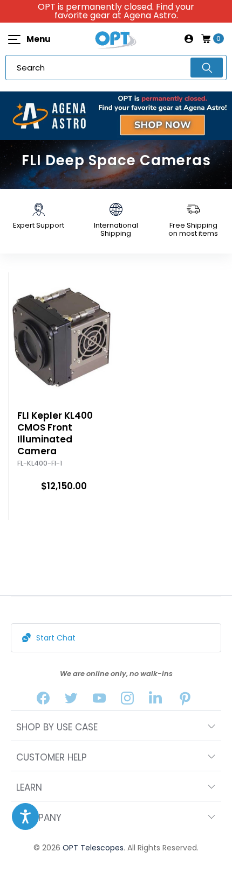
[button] (25, 816)
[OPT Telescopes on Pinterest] (185, 700)
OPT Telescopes (93, 847)
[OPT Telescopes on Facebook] (43, 700)
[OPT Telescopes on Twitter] (71, 700)
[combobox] (116, 67)
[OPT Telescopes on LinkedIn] (155, 700)
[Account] (189, 39)
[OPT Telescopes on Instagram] (127, 700)
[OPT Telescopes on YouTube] (99, 700)
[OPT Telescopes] (116, 39)
